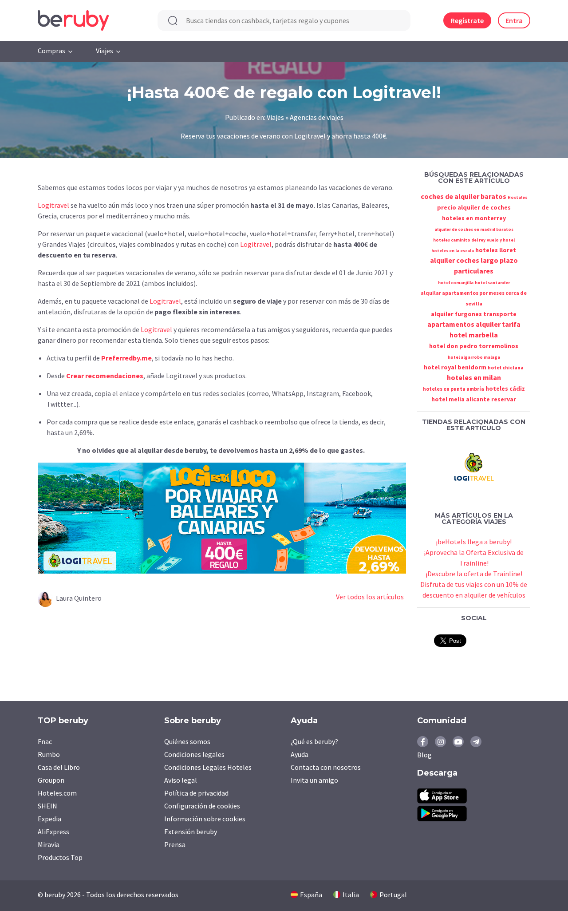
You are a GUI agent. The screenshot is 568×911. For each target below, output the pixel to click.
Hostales (517, 197)
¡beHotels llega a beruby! (474, 541)
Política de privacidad (196, 792)
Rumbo (49, 754)
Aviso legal (180, 780)
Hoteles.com (57, 792)
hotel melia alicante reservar (473, 399)
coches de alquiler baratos (463, 196)
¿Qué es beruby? (314, 741)
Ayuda (299, 754)
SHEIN (47, 805)
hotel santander (492, 282)
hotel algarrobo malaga (474, 357)
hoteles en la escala (452, 250)
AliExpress (53, 831)
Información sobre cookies (204, 818)
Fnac (45, 741)
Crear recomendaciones (104, 375)
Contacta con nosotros (326, 767)
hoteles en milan (474, 377)
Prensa (174, 844)
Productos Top (60, 857)
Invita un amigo (314, 780)
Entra (514, 20)
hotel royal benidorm (455, 367)
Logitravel (53, 205)
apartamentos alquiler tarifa (474, 324)
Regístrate (467, 20)
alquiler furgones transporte (474, 314)
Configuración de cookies (202, 805)
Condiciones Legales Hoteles (208, 767)
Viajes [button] (104, 50)
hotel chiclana (506, 367)
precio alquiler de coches (474, 207)
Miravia (48, 844)
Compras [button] (51, 50)
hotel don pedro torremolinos (473, 346)
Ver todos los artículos (370, 596)
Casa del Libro (59, 767)
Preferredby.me (126, 357)
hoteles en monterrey (474, 218)
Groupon (51, 780)
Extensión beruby (190, 831)
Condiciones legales (194, 754)
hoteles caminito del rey (459, 240)
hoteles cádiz (505, 388)
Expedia (49, 818)
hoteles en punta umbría (453, 388)
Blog (424, 754)
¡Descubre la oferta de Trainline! (474, 573)
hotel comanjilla (455, 282)
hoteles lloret (495, 250)
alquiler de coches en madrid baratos (473, 229)
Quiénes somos (187, 741)
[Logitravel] (474, 465)
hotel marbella (474, 334)
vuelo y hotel (501, 240)
